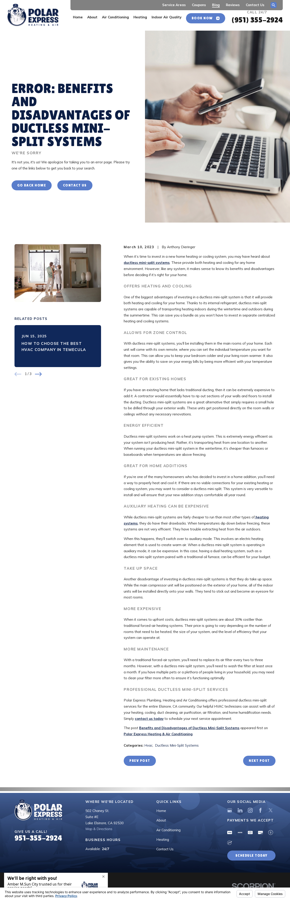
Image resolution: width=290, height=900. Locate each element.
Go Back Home (31, 185)
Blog (216, 5)
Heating (162, 839)
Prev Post (139, 761)
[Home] (33, 15)
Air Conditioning (168, 830)
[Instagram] (250, 810)
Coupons (199, 5)
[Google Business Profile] (229, 810)
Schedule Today (251, 855)
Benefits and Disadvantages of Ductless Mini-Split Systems (189, 728)
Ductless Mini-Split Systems (177, 745)
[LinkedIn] (240, 810)
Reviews (233, 5)
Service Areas (174, 5)
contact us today (149, 718)
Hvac (148, 745)
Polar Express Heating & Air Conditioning (158, 734)
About (161, 820)
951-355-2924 (38, 838)
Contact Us (255, 5)
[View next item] (38, 374)
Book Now (202, 18)
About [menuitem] (92, 17)
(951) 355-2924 (257, 19)
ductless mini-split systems (147, 262)
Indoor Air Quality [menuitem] (166, 17)
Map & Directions (98, 829)
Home (161, 811)
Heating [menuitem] (140, 17)
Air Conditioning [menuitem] (115, 17)
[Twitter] (270, 810)
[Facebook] (260, 810)
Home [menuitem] (78, 17)
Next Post (259, 761)
